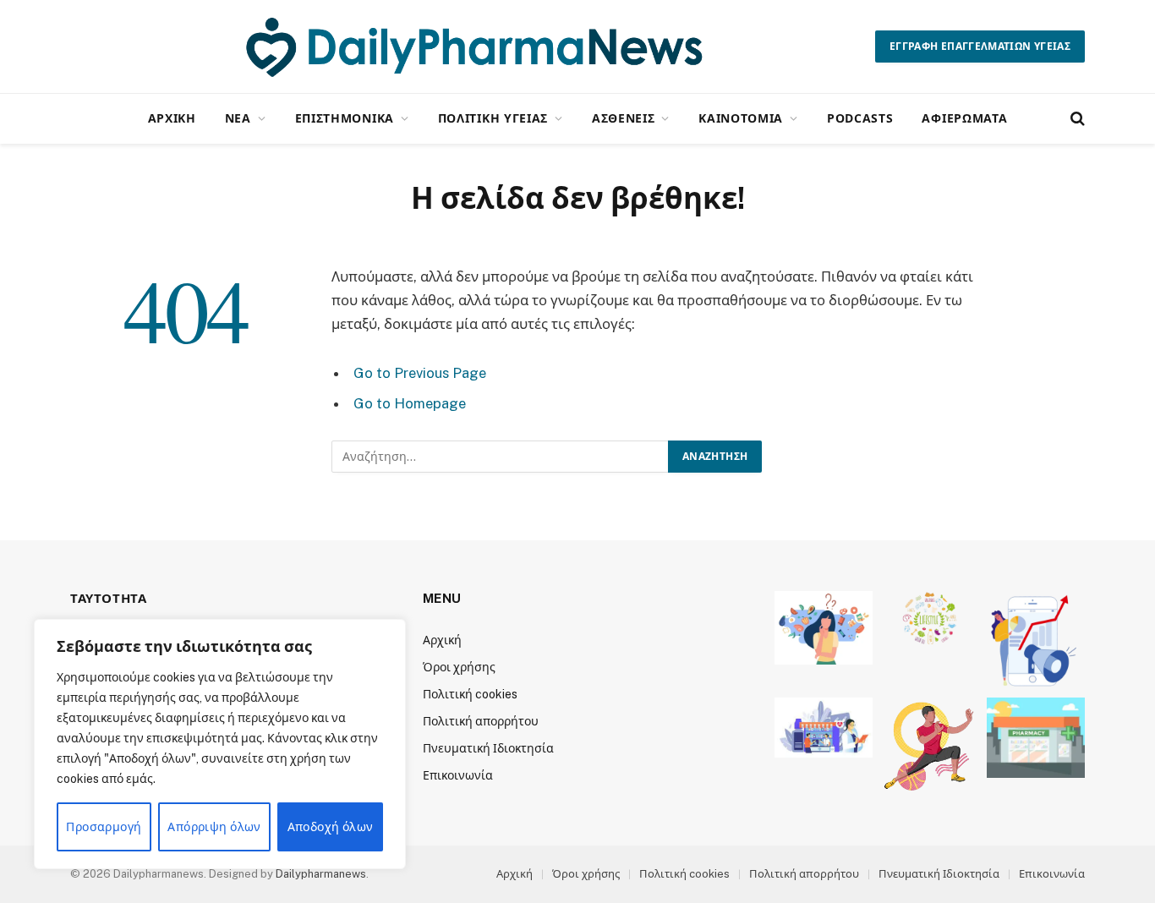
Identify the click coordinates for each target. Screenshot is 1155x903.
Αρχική (442, 640)
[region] (220, 744)
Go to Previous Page (419, 372)
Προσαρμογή (103, 827)
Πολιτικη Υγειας (493, 118)
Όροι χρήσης (459, 667)
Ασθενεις (623, 118)
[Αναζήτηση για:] (500, 457)
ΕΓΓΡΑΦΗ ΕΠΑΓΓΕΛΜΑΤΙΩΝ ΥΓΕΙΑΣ (980, 46)
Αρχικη (172, 118)
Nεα (238, 118)
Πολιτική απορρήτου (481, 721)
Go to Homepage (409, 403)
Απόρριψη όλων (213, 827)
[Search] (1076, 119)
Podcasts (860, 118)
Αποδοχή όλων (330, 827)
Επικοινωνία (458, 775)
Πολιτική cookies (470, 694)
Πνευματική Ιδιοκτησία (488, 748)
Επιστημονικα (344, 118)
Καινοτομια (740, 118)
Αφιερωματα (964, 118)
